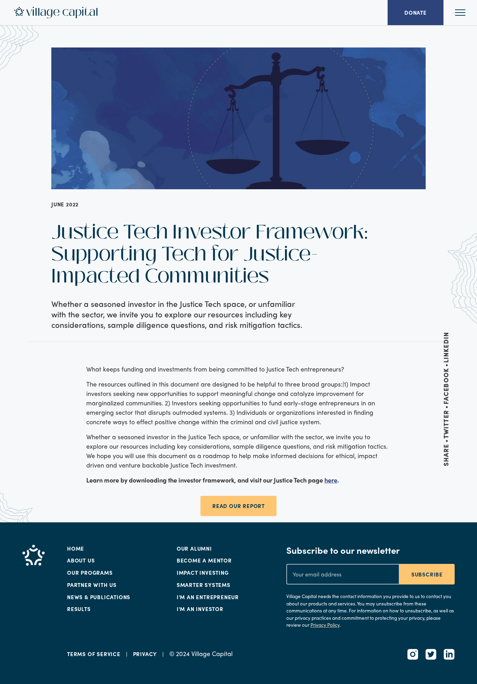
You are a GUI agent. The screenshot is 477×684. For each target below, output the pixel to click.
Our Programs (90, 572)
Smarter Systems (203, 585)
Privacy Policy (324, 625)
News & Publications (98, 597)
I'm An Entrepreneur (208, 597)
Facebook (446, 386)
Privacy (145, 654)
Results (79, 609)
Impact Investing (203, 572)
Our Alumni (194, 548)
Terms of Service (93, 654)
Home (75, 548)
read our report (238, 506)
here (330, 480)
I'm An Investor (200, 609)
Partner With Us (92, 585)
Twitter (446, 424)
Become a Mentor (204, 560)
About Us (81, 560)
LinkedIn (446, 347)
